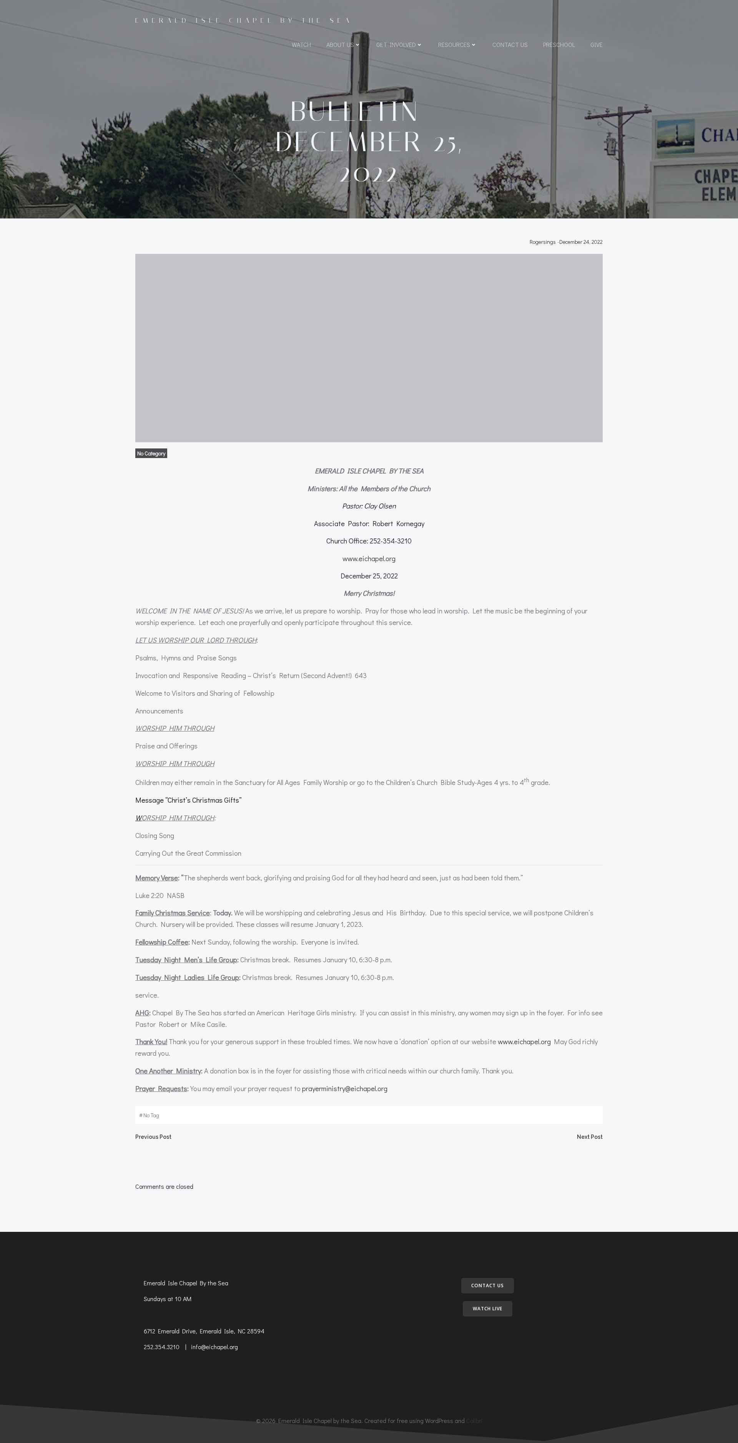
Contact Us (510, 44)
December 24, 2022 (581, 241)
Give (596, 44)
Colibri (474, 1420)
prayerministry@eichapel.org (344, 1088)
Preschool (559, 44)
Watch (301, 44)
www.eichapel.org (369, 558)
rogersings (543, 241)
